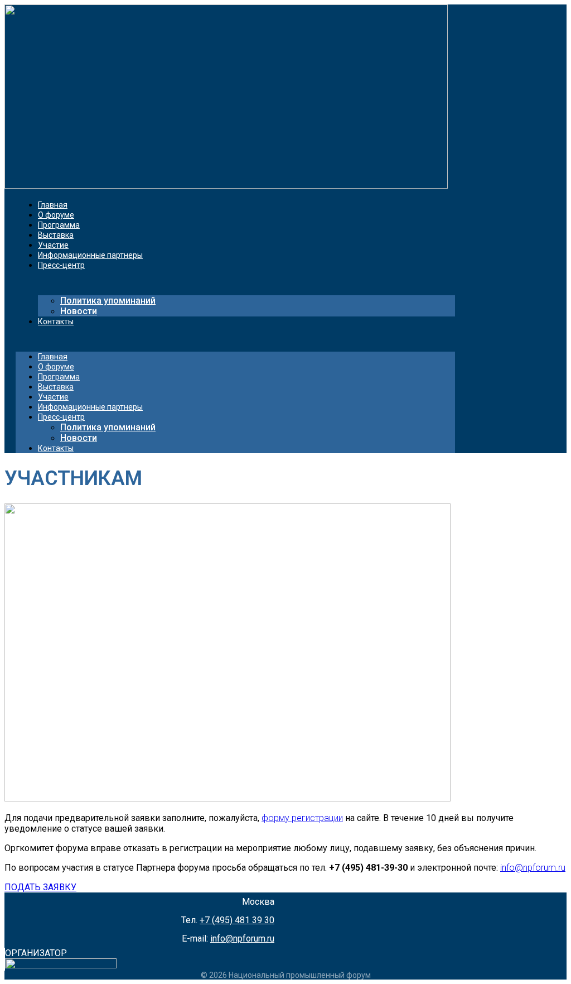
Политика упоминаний (108, 300)
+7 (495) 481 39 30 (237, 920)
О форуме (56, 214)
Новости (78, 311)
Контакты (56, 321)
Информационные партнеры (90, 255)
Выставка (56, 235)
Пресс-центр (61, 265)
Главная (52, 204)
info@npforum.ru (532, 867)
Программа (59, 224)
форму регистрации (302, 818)
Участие (53, 245)
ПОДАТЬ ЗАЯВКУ (40, 887)
